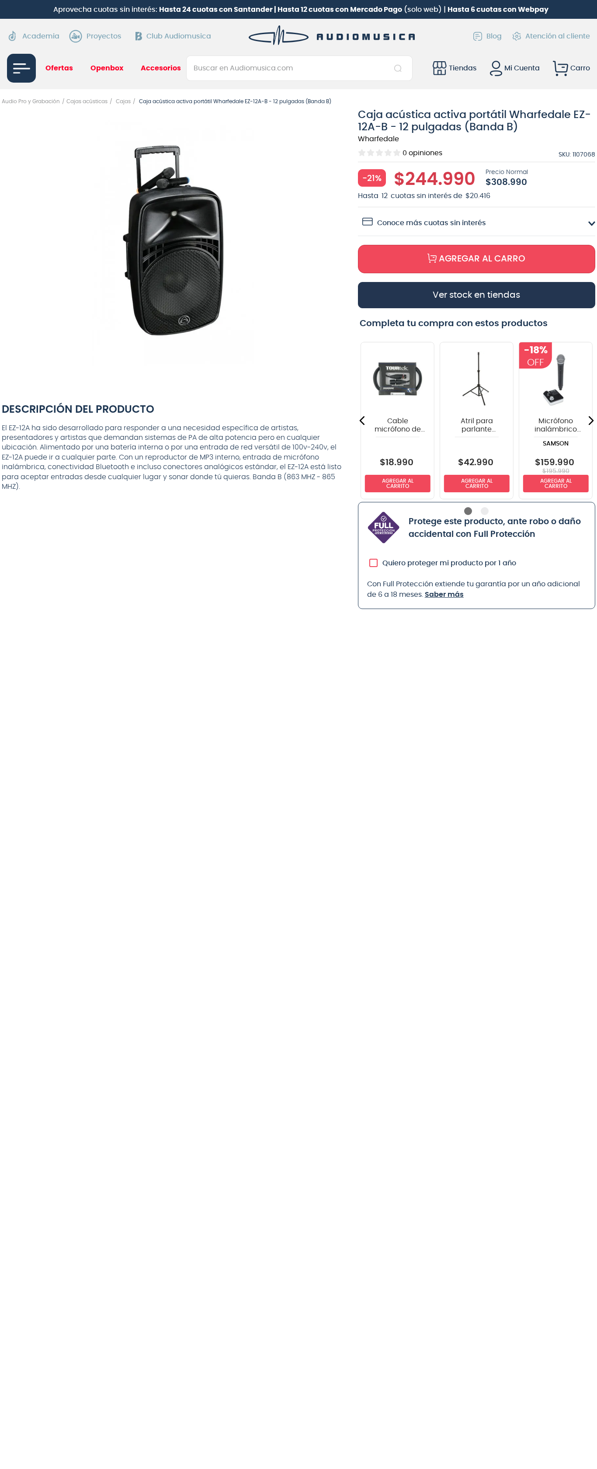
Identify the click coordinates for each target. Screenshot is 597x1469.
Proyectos (104, 36)
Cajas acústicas (87, 101)
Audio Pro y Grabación (31, 101)
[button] (173, 241)
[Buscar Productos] (399, 68)
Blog (494, 36)
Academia (40, 36)
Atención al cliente (557, 36)
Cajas (123, 101)
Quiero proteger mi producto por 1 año (449, 568)
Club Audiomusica (178, 36)
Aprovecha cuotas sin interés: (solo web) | (300, 9)
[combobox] (299, 68)
